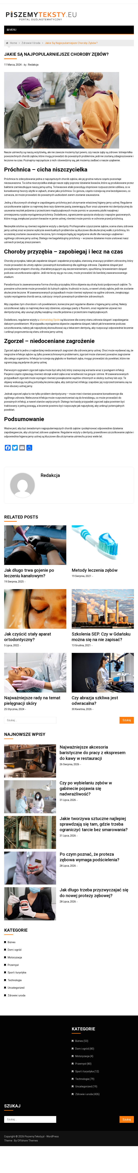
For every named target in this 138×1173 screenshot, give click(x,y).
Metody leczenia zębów (95, 570)
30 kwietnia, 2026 (82, 709)
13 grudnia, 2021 (81, 645)
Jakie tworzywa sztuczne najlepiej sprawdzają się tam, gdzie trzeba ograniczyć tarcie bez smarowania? (94, 824)
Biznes (11, 942)
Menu (12, 29)
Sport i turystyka (17, 972)
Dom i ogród (14, 949)
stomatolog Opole (50, 319)
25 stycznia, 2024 (14, 709)
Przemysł (13, 965)
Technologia (15, 980)
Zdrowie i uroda (16, 995)
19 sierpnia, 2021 (81, 576)
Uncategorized (16, 987)
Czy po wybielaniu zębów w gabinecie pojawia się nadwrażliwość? (86, 788)
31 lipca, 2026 (68, 800)
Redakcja (33, 64)
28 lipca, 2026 (68, 865)
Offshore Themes (27, 1140)
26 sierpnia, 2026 (69, 764)
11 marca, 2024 (13, 64)
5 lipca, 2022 (11, 645)
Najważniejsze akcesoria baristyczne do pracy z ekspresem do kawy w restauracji (92, 753)
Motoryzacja (15, 957)
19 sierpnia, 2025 (14, 581)
